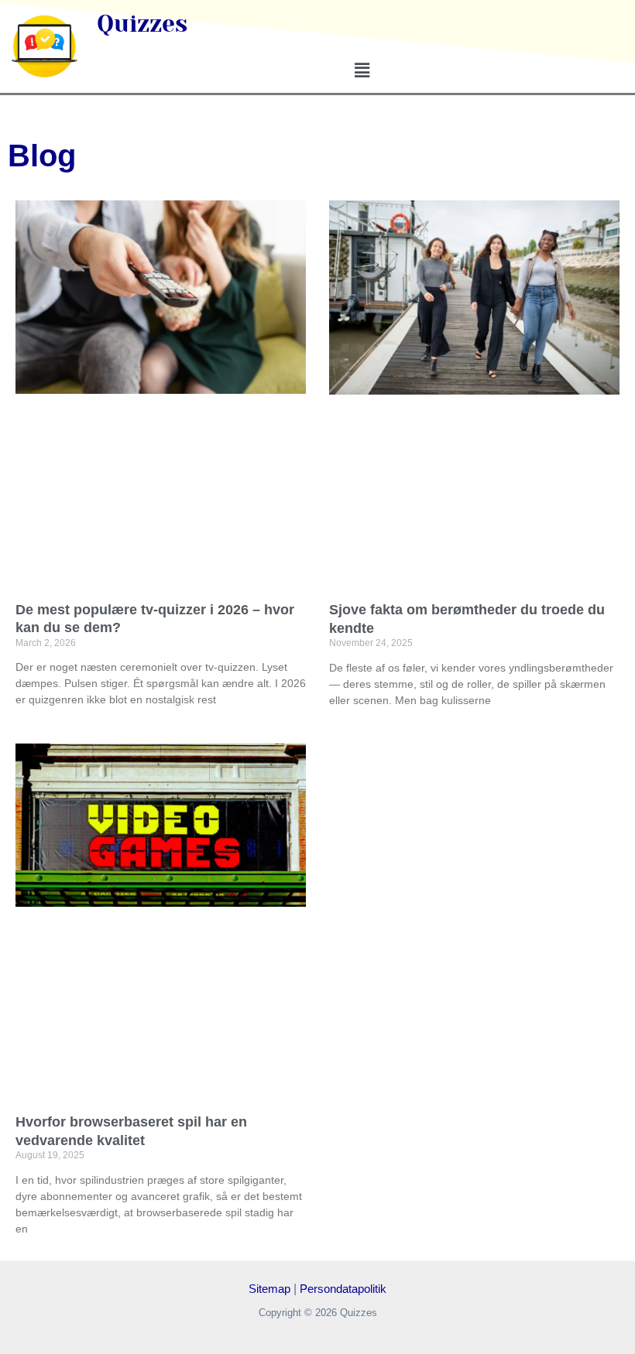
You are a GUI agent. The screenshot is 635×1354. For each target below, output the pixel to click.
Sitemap (269, 1289)
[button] (361, 70)
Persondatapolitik (343, 1289)
